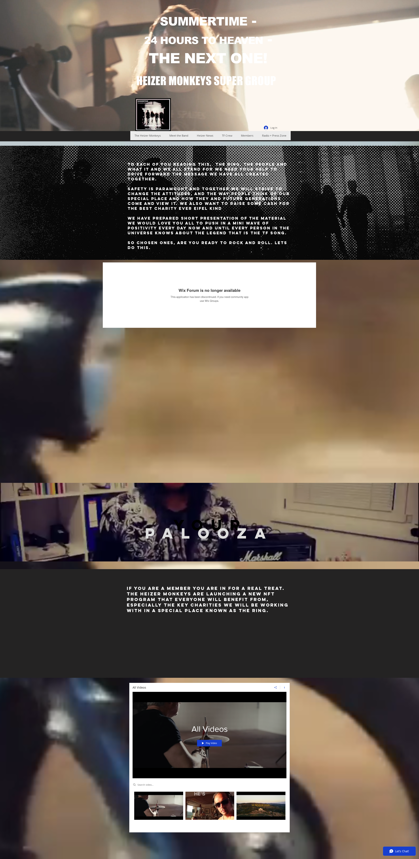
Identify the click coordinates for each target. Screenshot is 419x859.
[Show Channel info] (283, 687)
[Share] (275, 687)
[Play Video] (158, 806)
